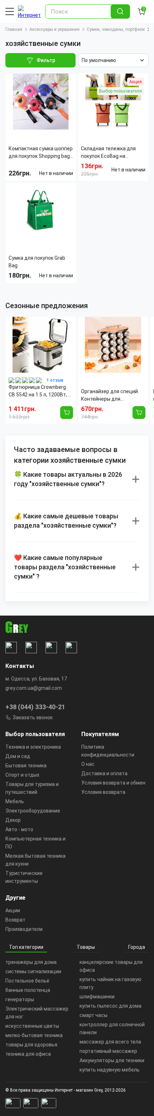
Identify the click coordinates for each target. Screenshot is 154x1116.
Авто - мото (19, 829)
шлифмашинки (97, 996)
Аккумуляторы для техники (112, 1060)
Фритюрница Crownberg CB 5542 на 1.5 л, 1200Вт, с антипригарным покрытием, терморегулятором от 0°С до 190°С (40, 391)
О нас (88, 764)
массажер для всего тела (110, 1042)
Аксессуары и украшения (54, 29)
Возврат (15, 920)
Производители (24, 929)
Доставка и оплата (104, 773)
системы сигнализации (33, 971)
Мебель (14, 801)
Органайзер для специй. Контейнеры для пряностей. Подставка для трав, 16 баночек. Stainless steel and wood (113, 396)
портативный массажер (108, 1051)
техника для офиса (28, 1054)
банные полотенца (27, 990)
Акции (12, 910)
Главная (13, 29)
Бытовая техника (26, 765)
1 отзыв (55, 380)
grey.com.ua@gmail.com (33, 688)
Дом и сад (17, 756)
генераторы (19, 999)
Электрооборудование (32, 811)
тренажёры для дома (31, 962)
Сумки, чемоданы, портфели (116, 29)
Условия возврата (103, 792)
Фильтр (46, 60)
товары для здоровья (31, 1044)
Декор (13, 820)
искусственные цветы (32, 1026)
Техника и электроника (33, 747)
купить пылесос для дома (110, 1006)
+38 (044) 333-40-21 (35, 707)
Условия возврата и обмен (113, 783)
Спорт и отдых (22, 775)
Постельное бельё (27, 981)
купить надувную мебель (110, 1070)
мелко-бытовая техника (34, 1035)
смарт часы (93, 1015)
